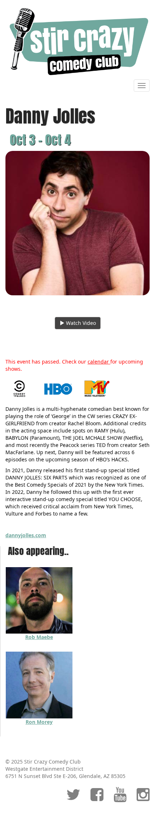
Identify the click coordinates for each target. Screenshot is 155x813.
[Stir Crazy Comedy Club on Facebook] (96, 798)
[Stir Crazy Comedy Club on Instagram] (143, 798)
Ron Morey (39, 721)
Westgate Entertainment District (44, 768)
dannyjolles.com (25, 535)
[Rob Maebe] (39, 599)
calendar (99, 361)
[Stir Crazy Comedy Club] (77, 41)
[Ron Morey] (39, 684)
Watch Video (80, 322)
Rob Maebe (39, 637)
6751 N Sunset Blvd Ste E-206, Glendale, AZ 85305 (65, 776)
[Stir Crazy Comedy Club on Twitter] (73, 798)
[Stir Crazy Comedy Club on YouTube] (120, 798)
